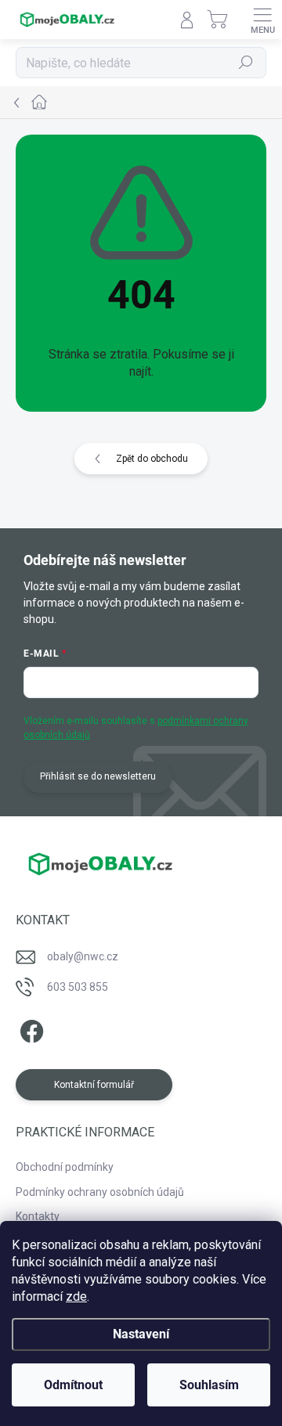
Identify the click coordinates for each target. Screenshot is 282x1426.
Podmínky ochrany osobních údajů (100, 1192)
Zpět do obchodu (152, 458)
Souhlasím (209, 1384)
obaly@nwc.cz (82, 956)
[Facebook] (29, 1028)
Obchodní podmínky (65, 1167)
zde (76, 1296)
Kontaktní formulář (94, 1084)
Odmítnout (73, 1384)
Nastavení (141, 1334)
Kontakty (38, 1216)
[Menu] (262, 19)
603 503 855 (77, 987)
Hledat (246, 62)
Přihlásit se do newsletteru (98, 776)
